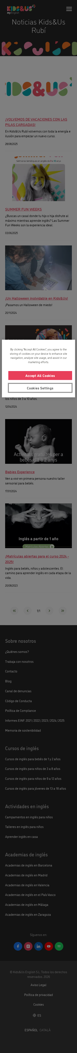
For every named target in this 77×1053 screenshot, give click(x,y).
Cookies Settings (40, 387)
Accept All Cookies (40, 375)
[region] (38, 368)
